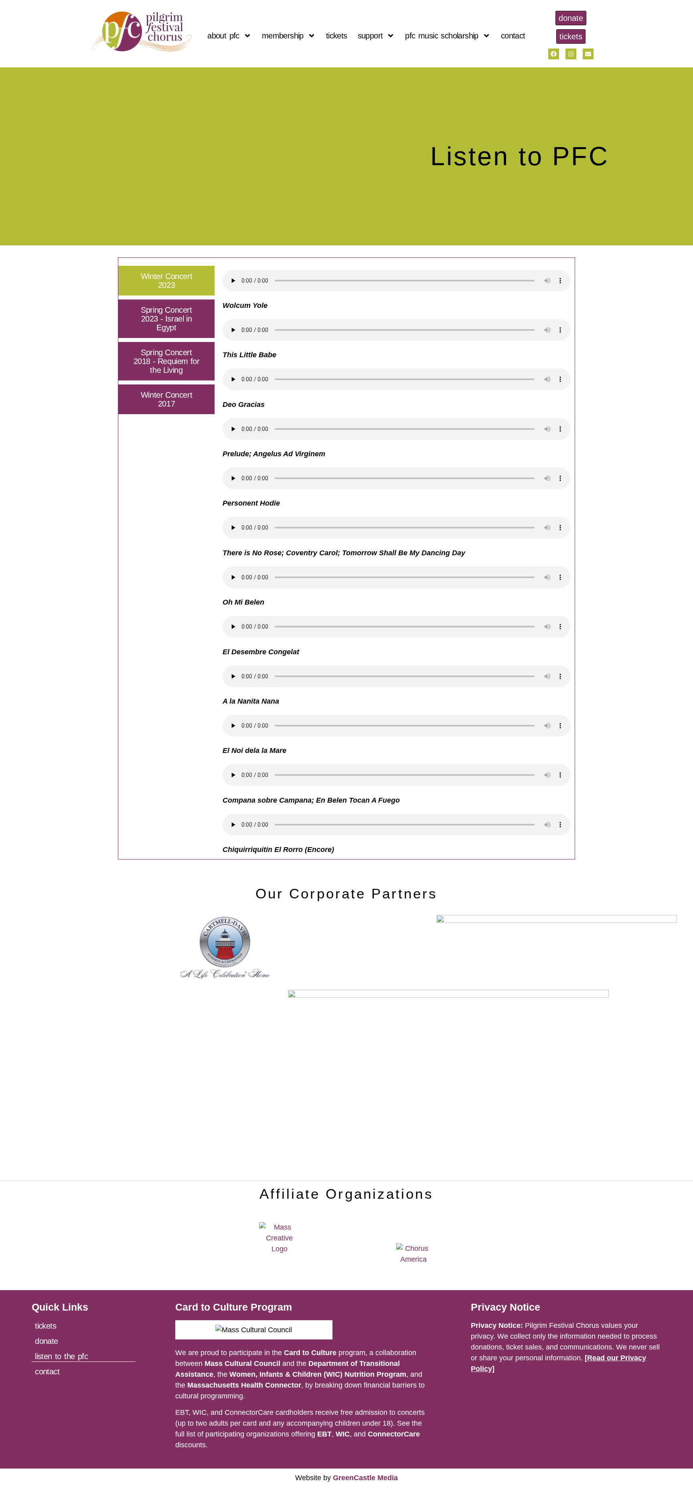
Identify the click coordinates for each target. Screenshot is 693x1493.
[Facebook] (553, 54)
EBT (324, 1434)
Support (370, 35)
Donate (46, 1341)
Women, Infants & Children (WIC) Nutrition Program (317, 1374)
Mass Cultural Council (242, 1363)
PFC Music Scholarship (441, 35)
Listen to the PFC (61, 1356)
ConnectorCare (394, 1434)
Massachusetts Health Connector (244, 1385)
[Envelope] (588, 54)
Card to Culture (310, 1353)
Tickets (336, 35)
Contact (513, 35)
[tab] (166, 280)
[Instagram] (570, 54)
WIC (343, 1434)
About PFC (223, 35)
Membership (283, 35)
